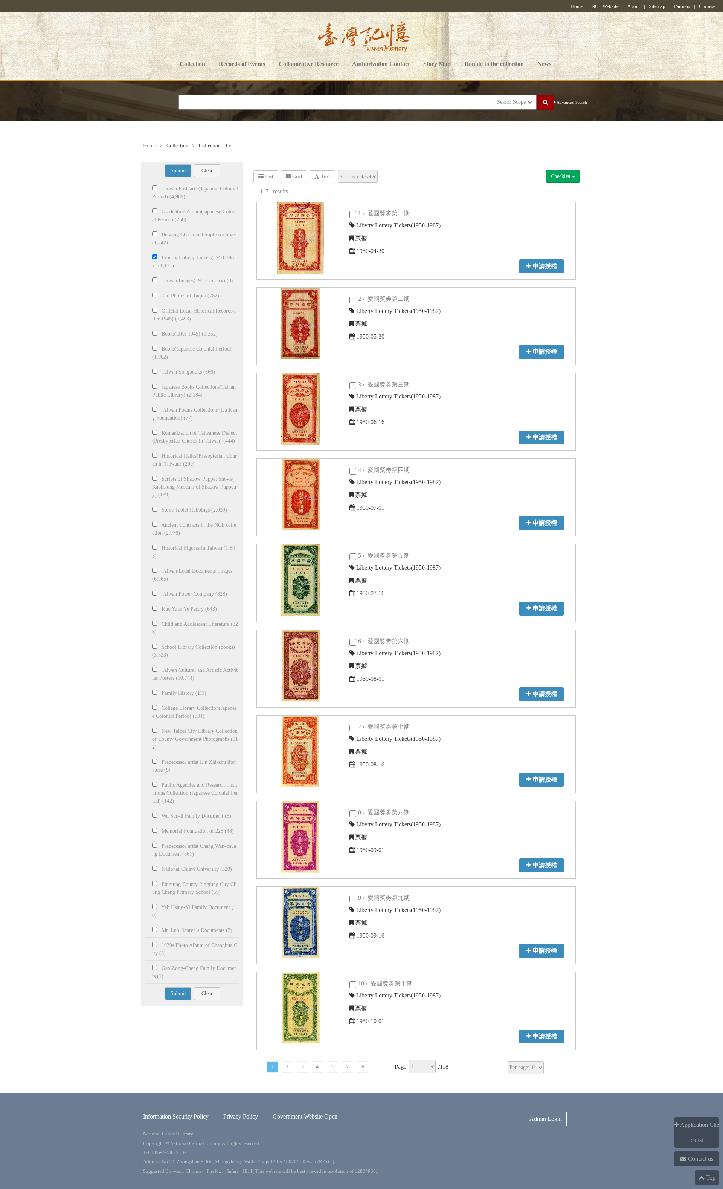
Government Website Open (305, 1116)
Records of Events (242, 64)
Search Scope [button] (512, 102)
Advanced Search (571, 102)
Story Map (437, 64)
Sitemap (657, 6)
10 (387, 983)
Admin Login (545, 1118)
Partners (682, 6)
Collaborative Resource (309, 64)
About (633, 6)
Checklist (561, 176)
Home (577, 6)
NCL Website (605, 6)
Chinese (707, 6)
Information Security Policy (176, 1116)
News (544, 64)
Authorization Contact (381, 64)
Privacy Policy (240, 1116)
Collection (192, 64)
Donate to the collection (494, 64)
